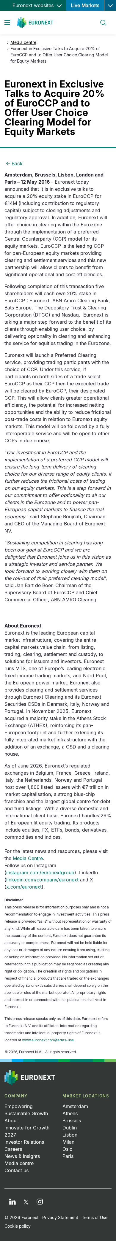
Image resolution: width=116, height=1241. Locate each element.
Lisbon (69, 1135)
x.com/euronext (24, 887)
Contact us (16, 1170)
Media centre (23, 42)
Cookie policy (17, 1226)
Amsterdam (75, 1106)
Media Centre (28, 858)
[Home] (35, 22)
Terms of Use (94, 1217)
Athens (70, 1113)
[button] (110, 5)
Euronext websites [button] (33, 5)
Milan (68, 1142)
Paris (67, 1156)
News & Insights (22, 1156)
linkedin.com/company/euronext (42, 880)
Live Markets (85, 5)
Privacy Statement (60, 1217)
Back (17, 163)
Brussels (71, 1121)
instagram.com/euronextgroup (40, 872)
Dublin (69, 1128)
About (11, 1121)
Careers (13, 1149)
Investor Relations (24, 1142)
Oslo (67, 1149)
